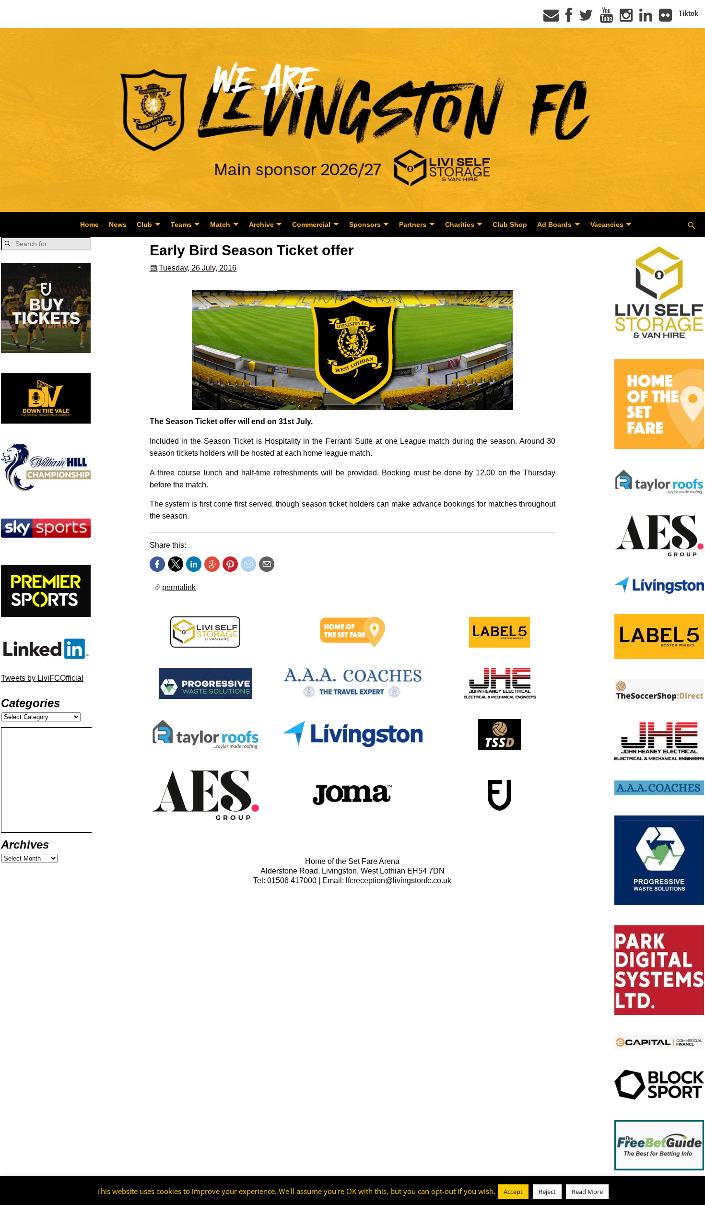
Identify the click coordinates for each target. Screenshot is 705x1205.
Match (220, 224)
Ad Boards (554, 224)
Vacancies (606, 224)
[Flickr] (665, 18)
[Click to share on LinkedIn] (193, 564)
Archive (261, 224)
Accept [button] (513, 1191)
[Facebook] (568, 18)
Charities (459, 224)
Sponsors (365, 224)
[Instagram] (626, 18)
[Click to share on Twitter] (175, 564)
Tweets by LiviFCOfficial (42, 678)
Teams (181, 224)
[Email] (551, 18)
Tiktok (688, 13)
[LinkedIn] (645, 18)
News (118, 224)
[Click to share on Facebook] (157, 564)
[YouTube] (606, 18)
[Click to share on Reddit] (248, 564)
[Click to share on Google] (212, 564)
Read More (587, 1191)
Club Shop (510, 224)
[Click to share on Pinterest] (230, 564)
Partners (412, 224)
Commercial (311, 224)
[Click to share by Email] (266, 564)
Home (89, 224)
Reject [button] (547, 1191)
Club (144, 224)
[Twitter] (586, 18)
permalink (179, 587)
